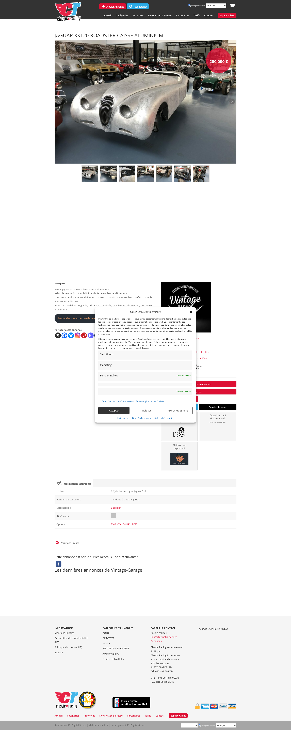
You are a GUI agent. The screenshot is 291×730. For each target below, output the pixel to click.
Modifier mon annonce (198, 384)
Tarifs (196, 15)
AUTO (106, 632)
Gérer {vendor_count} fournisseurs (118, 401)
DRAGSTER (109, 638)
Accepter (114, 410)
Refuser (146, 410)
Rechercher (140, 6)
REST (134, 524)
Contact (208, 15)
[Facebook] (64, 335)
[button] (191, 312)
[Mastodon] (91, 335)
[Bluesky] (71, 335)
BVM (113, 524)
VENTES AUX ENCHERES (116, 648)
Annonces (138, 15)
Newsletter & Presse (159, 15)
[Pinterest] (84, 335)
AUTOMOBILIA (111, 653)
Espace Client (227, 15)
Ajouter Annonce (115, 6)
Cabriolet (116, 507)
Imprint (170, 418)
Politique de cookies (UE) (68, 647)
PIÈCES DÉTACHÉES (113, 658)
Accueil (107, 15)
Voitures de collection (197, 352)
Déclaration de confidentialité (151, 418)
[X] (58, 335)
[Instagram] (77, 335)
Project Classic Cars (196, 358)
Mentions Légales (64, 632)
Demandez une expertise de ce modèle (80, 318)
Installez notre (134, 702)
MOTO (106, 643)
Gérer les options (178, 410)
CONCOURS (124, 524)
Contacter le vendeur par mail (185, 392)
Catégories (122, 15)
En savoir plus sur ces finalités (150, 401)
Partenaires (182, 15)
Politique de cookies (126, 418)
